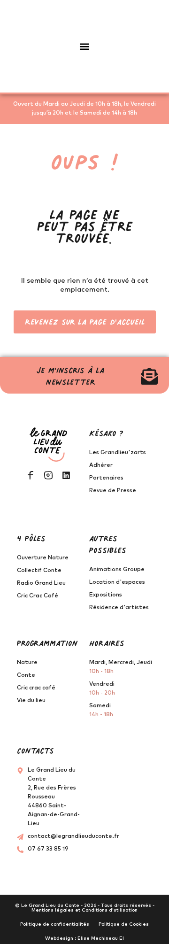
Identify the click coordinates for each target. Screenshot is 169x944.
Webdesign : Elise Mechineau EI (84, 938)
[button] (84, 46)
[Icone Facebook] (30, 475)
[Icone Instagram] (48, 475)
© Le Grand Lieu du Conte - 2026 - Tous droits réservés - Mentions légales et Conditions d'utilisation (84, 908)
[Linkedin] (66, 475)
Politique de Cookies (124, 924)
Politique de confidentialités (54, 924)
